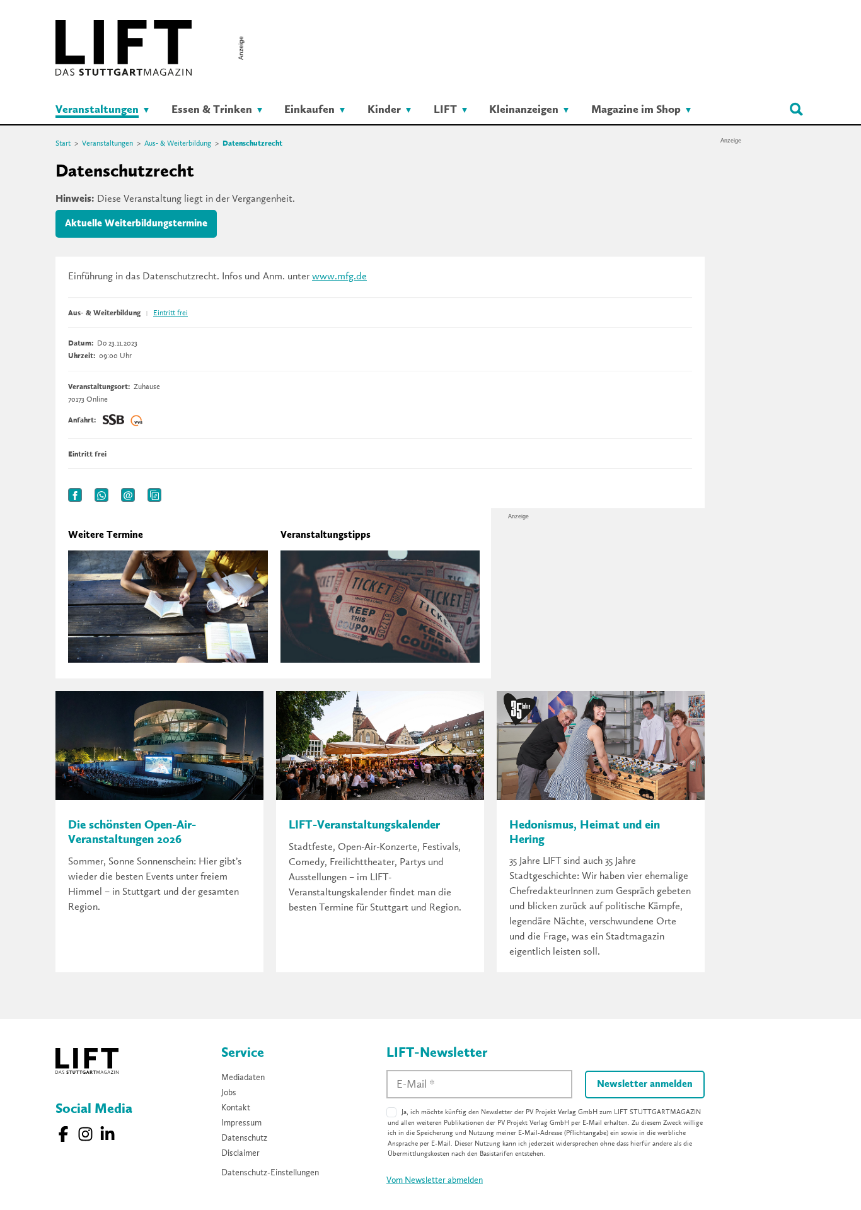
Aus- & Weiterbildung (177, 144)
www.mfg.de (339, 277)
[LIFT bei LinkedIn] (107, 1134)
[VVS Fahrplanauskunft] (136, 420)
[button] (75, 495)
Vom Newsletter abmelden (434, 1180)
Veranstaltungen (107, 144)
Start (63, 144)
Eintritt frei (170, 313)
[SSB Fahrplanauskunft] (113, 420)
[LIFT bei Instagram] (85, 1134)
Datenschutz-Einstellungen (270, 1172)
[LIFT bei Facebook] (63, 1134)
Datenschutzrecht (252, 144)
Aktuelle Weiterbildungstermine (136, 224)
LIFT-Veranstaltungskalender (364, 826)
